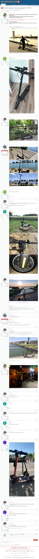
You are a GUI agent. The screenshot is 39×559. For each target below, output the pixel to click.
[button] (9, 4)
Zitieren (37, 188)
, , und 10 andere (14, 141)
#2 (37, 57)
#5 (37, 190)
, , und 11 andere (14, 114)
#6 (37, 200)
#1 (37, 13)
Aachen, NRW (6, 448)
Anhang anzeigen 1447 (29, 203)
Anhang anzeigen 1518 (12, 504)
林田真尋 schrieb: (12, 512)
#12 (37, 392)
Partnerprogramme (9, 557)
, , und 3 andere (15, 360)
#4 (37, 145)
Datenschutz (21, 555)
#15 (37, 421)
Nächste (7, 11)
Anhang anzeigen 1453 (18, 307)
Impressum (26, 555)
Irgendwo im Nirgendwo (5, 154)
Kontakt (24, 555)
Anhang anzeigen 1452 (23, 307)
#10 (37, 328)
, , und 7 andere (15, 497)
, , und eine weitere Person (16, 528)
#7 (37, 210)
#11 (37, 364)
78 (5, 11)
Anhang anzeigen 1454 (12, 307)
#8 (37, 278)
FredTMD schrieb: (12, 502)
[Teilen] (36, 13)
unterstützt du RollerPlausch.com (27, 557)
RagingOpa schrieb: (12, 315)
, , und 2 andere (14, 274)
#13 (37, 402)
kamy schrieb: (11, 305)
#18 (37, 501)
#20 (37, 522)
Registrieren (12, 555)
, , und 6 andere (16, 53)
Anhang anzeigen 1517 (12, 395)
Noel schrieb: (11, 201)
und (12, 196)
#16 (37, 431)
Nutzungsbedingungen (17, 555)
